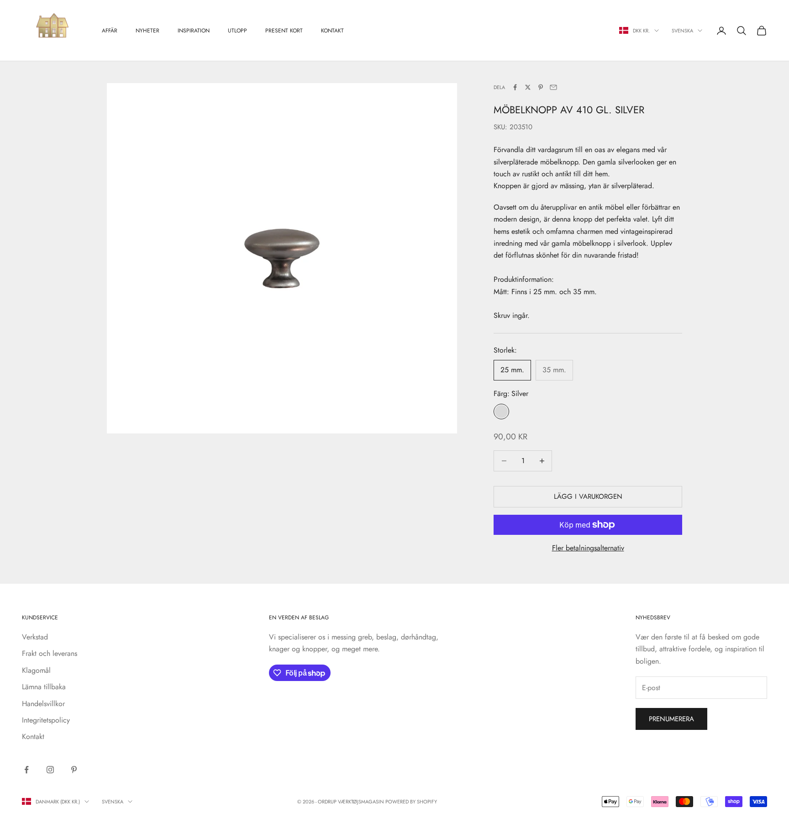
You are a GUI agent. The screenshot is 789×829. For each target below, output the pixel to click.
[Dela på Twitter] (527, 87)
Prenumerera (671, 719)
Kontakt (332, 30)
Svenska (682, 30)
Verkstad (35, 637)
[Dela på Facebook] (515, 87)
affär (109, 30)
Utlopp (237, 30)
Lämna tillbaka (44, 686)
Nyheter (147, 30)
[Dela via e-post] (553, 87)
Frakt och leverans (49, 653)
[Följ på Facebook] (26, 769)
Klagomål (36, 670)
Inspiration (194, 30)
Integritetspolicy (46, 720)
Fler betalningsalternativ (588, 548)
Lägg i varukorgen (588, 496)
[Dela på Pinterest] (540, 87)
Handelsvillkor (43, 703)
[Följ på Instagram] (50, 769)
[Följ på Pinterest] (74, 769)
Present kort (284, 30)
